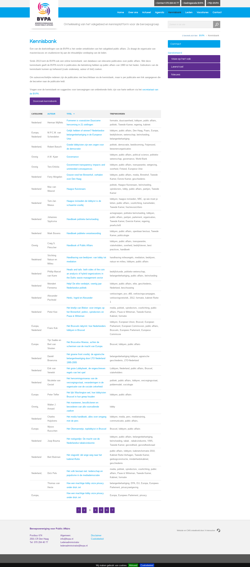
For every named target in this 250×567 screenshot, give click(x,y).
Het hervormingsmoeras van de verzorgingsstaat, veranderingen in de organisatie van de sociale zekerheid (85, 382)
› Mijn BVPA (213, 3)
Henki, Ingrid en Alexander (80, 298)
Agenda (159, 12)
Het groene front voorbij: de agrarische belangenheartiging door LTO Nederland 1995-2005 (86, 358)
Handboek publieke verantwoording (84, 233)
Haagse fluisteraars (76, 189)
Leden (189, 12)
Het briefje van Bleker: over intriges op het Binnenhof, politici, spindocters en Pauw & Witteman (85, 312)
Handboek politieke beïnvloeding (82, 219)
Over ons (133, 12)
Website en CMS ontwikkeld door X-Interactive (196, 530)
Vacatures (202, 12)
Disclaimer (96, 535)
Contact (217, 12)
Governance (73, 156)
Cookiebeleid (97, 539)
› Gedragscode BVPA (193, 3)
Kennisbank (174, 12)
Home (120, 12)
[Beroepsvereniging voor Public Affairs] (44, 14)
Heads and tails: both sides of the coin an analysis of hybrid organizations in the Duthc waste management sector (86, 273)
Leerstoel (177, 66)
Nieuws (175, 74)
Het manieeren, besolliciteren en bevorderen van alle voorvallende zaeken (83, 406)
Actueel (146, 12)
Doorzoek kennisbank (45, 101)
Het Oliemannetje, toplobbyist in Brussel (86, 429)
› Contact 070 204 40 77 (167, 3)
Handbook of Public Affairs (80, 245)
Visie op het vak (181, 58)
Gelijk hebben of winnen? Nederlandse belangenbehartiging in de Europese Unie (85, 134)
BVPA (201, 35)
